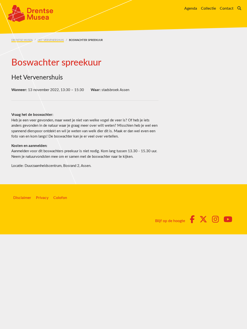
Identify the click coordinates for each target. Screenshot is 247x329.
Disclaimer (22, 198)
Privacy (42, 198)
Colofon (60, 198)
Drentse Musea (22, 40)
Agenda (190, 8)
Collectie (208, 8)
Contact (226, 8)
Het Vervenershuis (51, 40)
